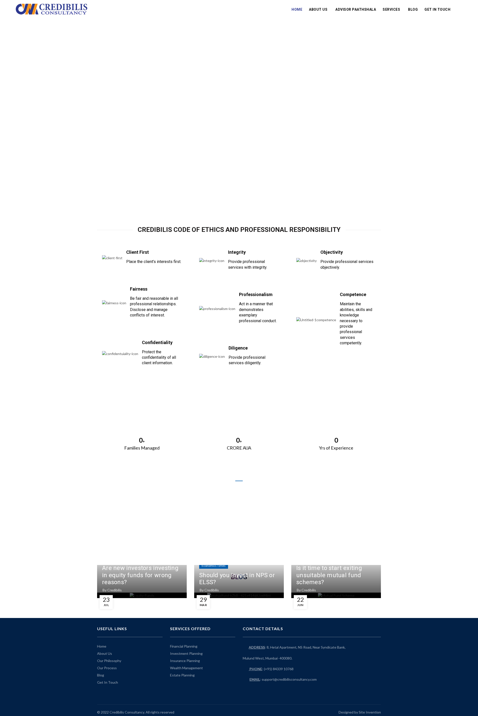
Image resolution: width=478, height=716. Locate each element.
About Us (318, 9)
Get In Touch (437, 9)
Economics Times (214, 565)
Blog (413, 9)
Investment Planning (186, 653)
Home (297, 9)
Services (391, 9)
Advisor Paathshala (355, 9)
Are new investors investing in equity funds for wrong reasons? (140, 575)
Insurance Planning (185, 661)
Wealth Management (186, 668)
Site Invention (370, 712)
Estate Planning (182, 675)
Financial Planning (183, 646)
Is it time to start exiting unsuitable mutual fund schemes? (329, 575)
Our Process (107, 668)
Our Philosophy (109, 661)
